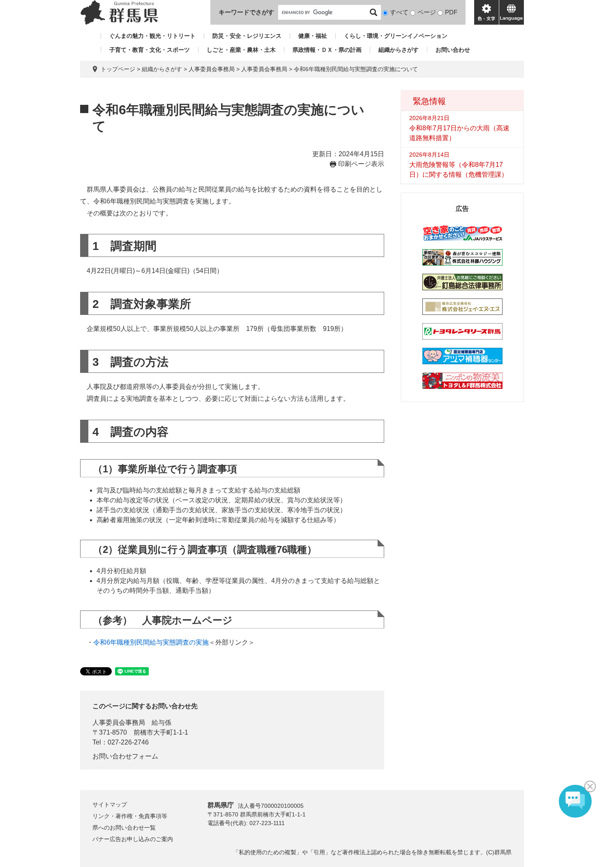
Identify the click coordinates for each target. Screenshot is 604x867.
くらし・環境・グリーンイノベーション (395, 36)
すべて (399, 12)
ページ (426, 12)
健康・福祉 (312, 36)
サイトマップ (109, 804)
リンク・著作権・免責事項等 (129, 816)
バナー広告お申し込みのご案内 (132, 839)
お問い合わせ (453, 50)
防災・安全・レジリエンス (246, 36)
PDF (451, 12)
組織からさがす (398, 50)
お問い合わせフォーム (125, 756)
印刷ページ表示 (361, 163)
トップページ (118, 69)
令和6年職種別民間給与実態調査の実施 (151, 642)
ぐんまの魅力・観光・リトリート (152, 36)
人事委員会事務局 (264, 69)
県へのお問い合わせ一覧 (124, 827)
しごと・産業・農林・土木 (241, 50)
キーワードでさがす (246, 12)
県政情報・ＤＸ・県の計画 (327, 50)
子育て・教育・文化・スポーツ (149, 50)
